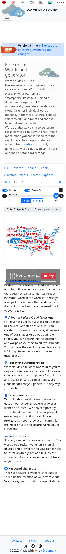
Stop (50, 276)
